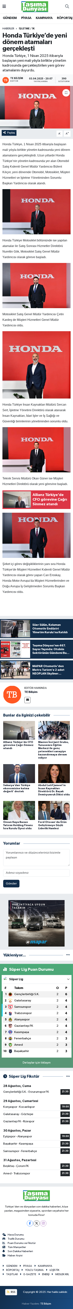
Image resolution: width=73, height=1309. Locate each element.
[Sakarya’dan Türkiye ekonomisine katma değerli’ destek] (19, 773)
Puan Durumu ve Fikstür (22, 1243)
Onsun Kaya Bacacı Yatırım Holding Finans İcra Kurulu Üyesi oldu (18, 825)
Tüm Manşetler (17, 1247)
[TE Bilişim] (12, 694)
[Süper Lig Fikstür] (68, 1076)
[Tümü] (68, 955)
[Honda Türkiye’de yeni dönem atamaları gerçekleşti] (36, 107)
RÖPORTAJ (64, 18)
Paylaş (11, 132)
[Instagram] (43, 1223)
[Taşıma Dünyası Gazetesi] (35, 7)
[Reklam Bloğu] (36, 923)
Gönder (11, 883)
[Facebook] (30, 1223)
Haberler (8, 28)
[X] (37, 1223)
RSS (12, 1292)
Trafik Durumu (16, 1238)
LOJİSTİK (54, 1270)
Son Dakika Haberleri (20, 1251)
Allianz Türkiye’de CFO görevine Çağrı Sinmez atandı (18, 745)
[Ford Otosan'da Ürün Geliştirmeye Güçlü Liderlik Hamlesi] (54, 810)
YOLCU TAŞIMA (34, 1270)
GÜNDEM (10, 18)
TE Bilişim (30, 691)
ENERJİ (45, 1274)
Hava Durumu (16, 1234)
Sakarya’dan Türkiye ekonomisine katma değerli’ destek (16, 788)
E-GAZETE (30, 1274)
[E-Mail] (27, 700)
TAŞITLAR (12, 1274)
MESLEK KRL (62, 1274)
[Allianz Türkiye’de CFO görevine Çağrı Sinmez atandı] (19, 730)
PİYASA (26, 18)
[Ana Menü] (4, 6)
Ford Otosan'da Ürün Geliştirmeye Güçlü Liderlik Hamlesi (52, 825)
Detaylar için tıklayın (37, 1062)
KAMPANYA (44, 18)
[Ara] (67, 6)
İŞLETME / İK (27, 28)
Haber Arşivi (15, 1255)
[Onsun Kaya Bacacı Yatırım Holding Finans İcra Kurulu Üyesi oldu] (19, 810)
